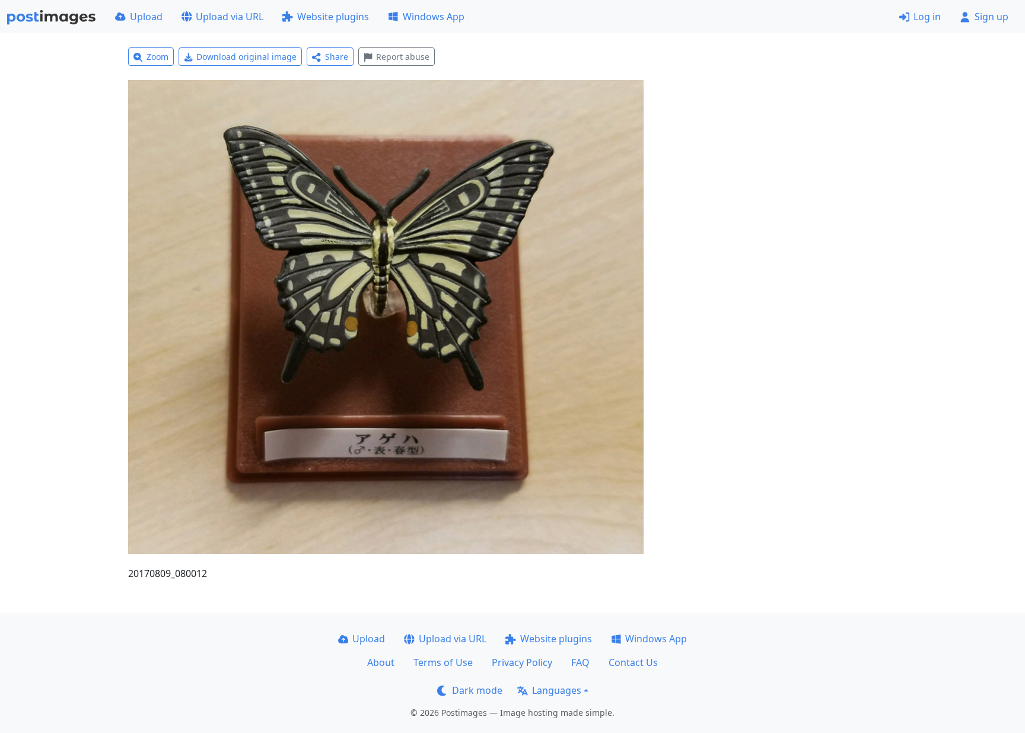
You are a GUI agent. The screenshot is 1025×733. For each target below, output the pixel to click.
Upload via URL (229, 16)
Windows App (433, 16)
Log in (927, 16)
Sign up (991, 16)
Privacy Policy (522, 662)
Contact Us (633, 662)
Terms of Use (443, 662)
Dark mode (477, 690)
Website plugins (333, 16)
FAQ (580, 662)
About (380, 662)
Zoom (157, 56)
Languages (556, 690)
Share (336, 56)
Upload (146, 16)
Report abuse (402, 56)
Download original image (246, 56)
